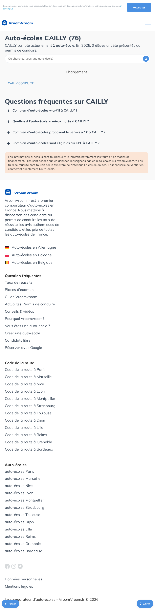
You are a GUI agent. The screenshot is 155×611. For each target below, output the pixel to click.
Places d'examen (19, 289)
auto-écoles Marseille (22, 478)
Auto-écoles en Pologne (32, 255)
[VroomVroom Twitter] (20, 566)
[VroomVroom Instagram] (13, 566)
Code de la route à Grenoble (28, 442)
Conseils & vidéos (19, 311)
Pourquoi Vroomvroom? (24, 318)
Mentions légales (19, 586)
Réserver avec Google (23, 347)
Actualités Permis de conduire (30, 304)
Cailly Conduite (21, 83)
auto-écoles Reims (20, 536)
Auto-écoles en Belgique (32, 262)
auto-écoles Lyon (19, 493)
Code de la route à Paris (25, 369)
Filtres (12, 604)
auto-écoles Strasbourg (24, 507)
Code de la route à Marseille (28, 376)
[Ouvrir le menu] (147, 23)
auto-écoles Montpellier (24, 500)
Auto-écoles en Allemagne (34, 247)
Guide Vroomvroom (21, 297)
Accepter (139, 7)
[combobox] (77, 59)
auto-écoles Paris (19, 471)
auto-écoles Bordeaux (23, 551)
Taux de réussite (18, 282)
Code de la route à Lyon (25, 391)
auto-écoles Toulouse (22, 514)
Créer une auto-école (22, 333)
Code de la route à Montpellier (30, 398)
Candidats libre (17, 340)
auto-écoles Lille (18, 529)
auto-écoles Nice (19, 485)
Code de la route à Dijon (25, 420)
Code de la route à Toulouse (28, 413)
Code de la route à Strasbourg (30, 405)
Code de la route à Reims (26, 434)
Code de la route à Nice (24, 384)
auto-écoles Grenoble (23, 543)
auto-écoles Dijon (19, 522)
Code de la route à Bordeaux (29, 449)
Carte (146, 604)
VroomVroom (20, 23)
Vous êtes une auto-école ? (27, 326)
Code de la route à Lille (24, 427)
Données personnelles (23, 579)
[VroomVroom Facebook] (7, 566)
